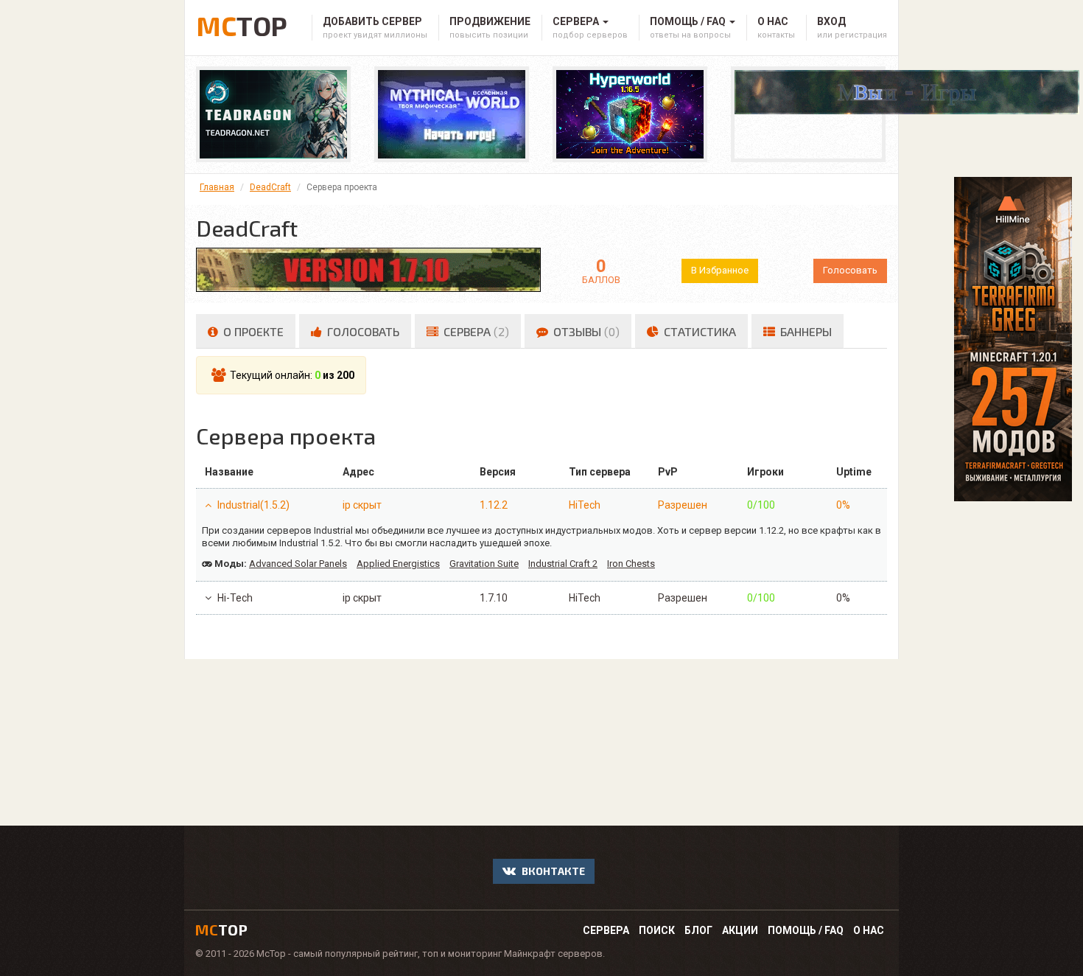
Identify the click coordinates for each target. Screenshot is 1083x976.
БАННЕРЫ (804, 331)
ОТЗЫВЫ (585, 331)
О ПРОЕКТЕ (252, 331)
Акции (740, 930)
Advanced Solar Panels (298, 563)
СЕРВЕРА (475, 331)
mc (221, 929)
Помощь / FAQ (806, 930)
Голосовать (850, 270)
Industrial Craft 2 (562, 563)
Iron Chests (631, 563)
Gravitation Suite (484, 563)
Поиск (657, 930)
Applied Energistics (398, 563)
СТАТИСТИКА (698, 331)
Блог (698, 930)
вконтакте (552, 871)
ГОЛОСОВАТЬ (361, 331)
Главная (217, 187)
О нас (868, 930)
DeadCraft (270, 187)
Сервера (606, 930)
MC (241, 23)
